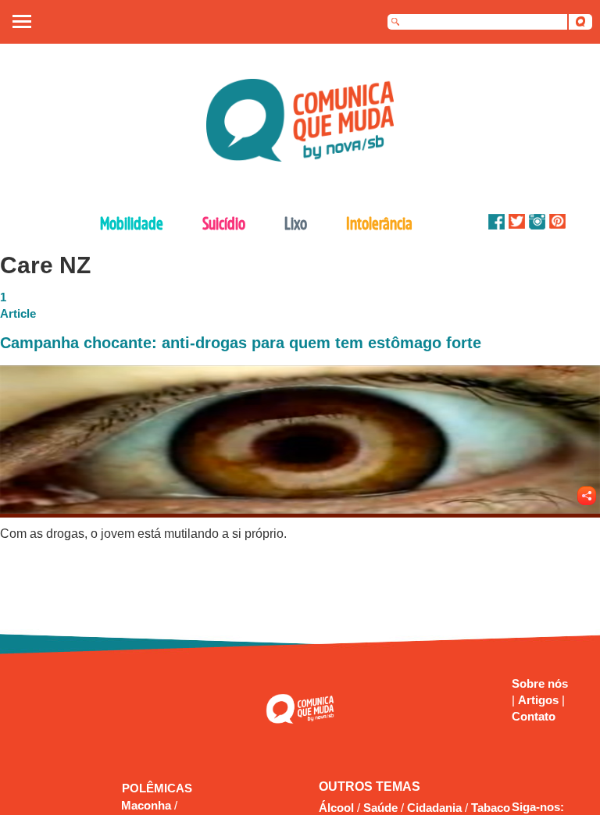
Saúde (380, 807)
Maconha (147, 805)
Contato (533, 716)
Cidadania (434, 807)
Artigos (540, 699)
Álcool (336, 807)
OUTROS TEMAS (369, 786)
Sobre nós (540, 683)
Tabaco (490, 807)
